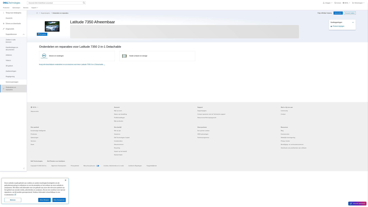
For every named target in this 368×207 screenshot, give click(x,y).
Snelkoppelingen (336, 22)
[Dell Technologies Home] (11, 3)
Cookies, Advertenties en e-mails (114, 165)
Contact (283, 114)
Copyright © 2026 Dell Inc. (39, 165)
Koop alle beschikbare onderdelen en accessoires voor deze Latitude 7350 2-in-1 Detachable (71, 64)
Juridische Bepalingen (135, 165)
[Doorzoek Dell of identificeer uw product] (84, 2)
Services (33, 141)
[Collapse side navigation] (24, 168)
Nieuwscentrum (119, 144)
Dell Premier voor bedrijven (56, 161)
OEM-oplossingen (202, 134)
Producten (34, 134)
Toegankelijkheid (151, 165)
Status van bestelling (120, 114)
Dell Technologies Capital (121, 137)
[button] (328, 3)
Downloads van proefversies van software (293, 148)
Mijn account (118, 110)
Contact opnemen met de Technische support (211, 114)
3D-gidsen (43, 34)
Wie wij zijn (117, 130)
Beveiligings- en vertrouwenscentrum (292, 144)
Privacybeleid (75, 165)
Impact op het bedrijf (120, 151)
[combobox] (56, 2)
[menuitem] (35, 8)
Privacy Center (285, 141)
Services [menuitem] (25, 7)
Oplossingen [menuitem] (16, 7)
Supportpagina (45, 13)
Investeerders (118, 141)
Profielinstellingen (119, 117)
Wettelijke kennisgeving (288, 137)
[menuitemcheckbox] (13, 34)
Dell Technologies (37, 161)
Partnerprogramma (203, 137)
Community (284, 110)
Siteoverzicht (35, 111)
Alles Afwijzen (44, 200)
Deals (32, 144)
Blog (282, 130)
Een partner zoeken (203, 130)
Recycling (117, 148)
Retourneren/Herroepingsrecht (206, 117)
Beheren (13, 200)
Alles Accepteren (59, 200)
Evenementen (285, 134)
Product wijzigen (338, 26)
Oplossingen (34, 137)
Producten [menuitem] (6, 7)
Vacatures (117, 134)
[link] (338, 3)
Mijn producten (118, 121)
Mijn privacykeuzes (89, 165)
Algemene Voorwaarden (58, 165)
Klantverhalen (118, 155)
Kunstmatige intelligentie (38, 130)
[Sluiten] (65, 180)
